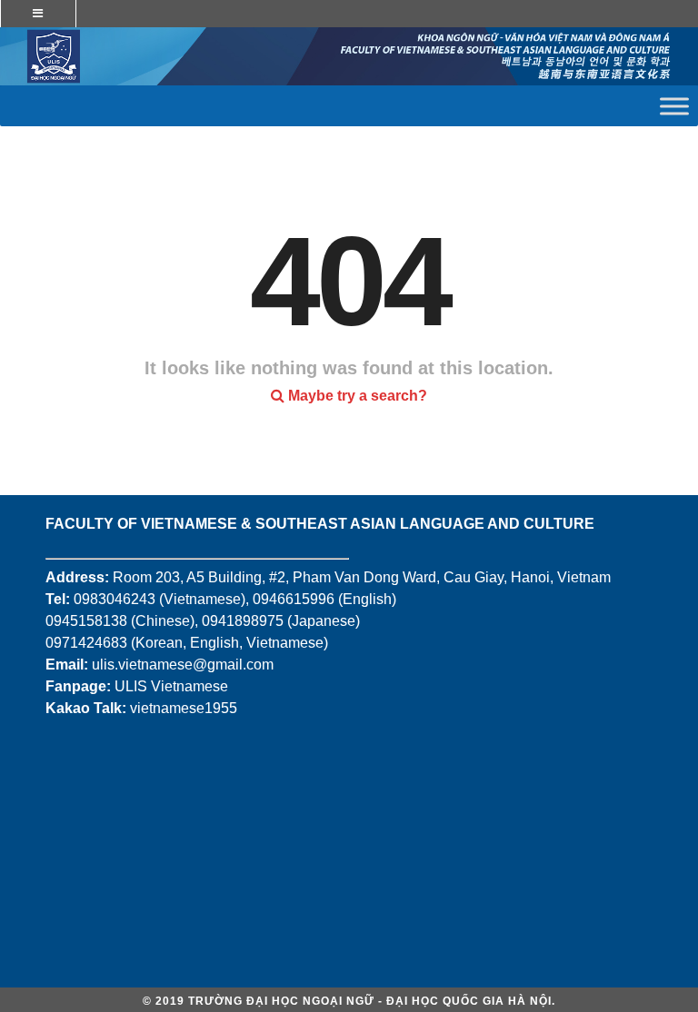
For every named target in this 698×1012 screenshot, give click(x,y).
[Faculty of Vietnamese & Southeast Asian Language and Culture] (349, 56)
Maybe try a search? (355, 395)
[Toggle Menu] (674, 105)
